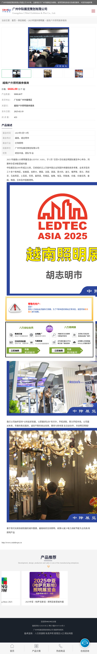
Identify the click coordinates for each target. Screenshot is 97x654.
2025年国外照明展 (36, 20)
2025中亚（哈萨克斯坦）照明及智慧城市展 (24, 602)
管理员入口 (59, 633)
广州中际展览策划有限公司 (43, 630)
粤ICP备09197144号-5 (57, 626)
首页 (14, 20)
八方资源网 (40, 633)
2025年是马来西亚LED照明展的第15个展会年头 (72, 602)
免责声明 (49, 633)
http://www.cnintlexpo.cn (12, 542)
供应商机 (22, 20)
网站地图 (69, 633)
